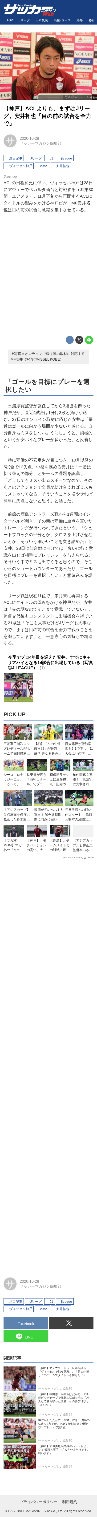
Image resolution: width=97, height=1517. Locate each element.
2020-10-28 (29, 138)
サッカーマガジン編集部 (40, 143)
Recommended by (73, 857)
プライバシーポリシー (38, 1502)
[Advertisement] (48, 275)
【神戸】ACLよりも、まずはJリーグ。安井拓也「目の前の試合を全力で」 (47, 116)
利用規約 (69, 1502)
